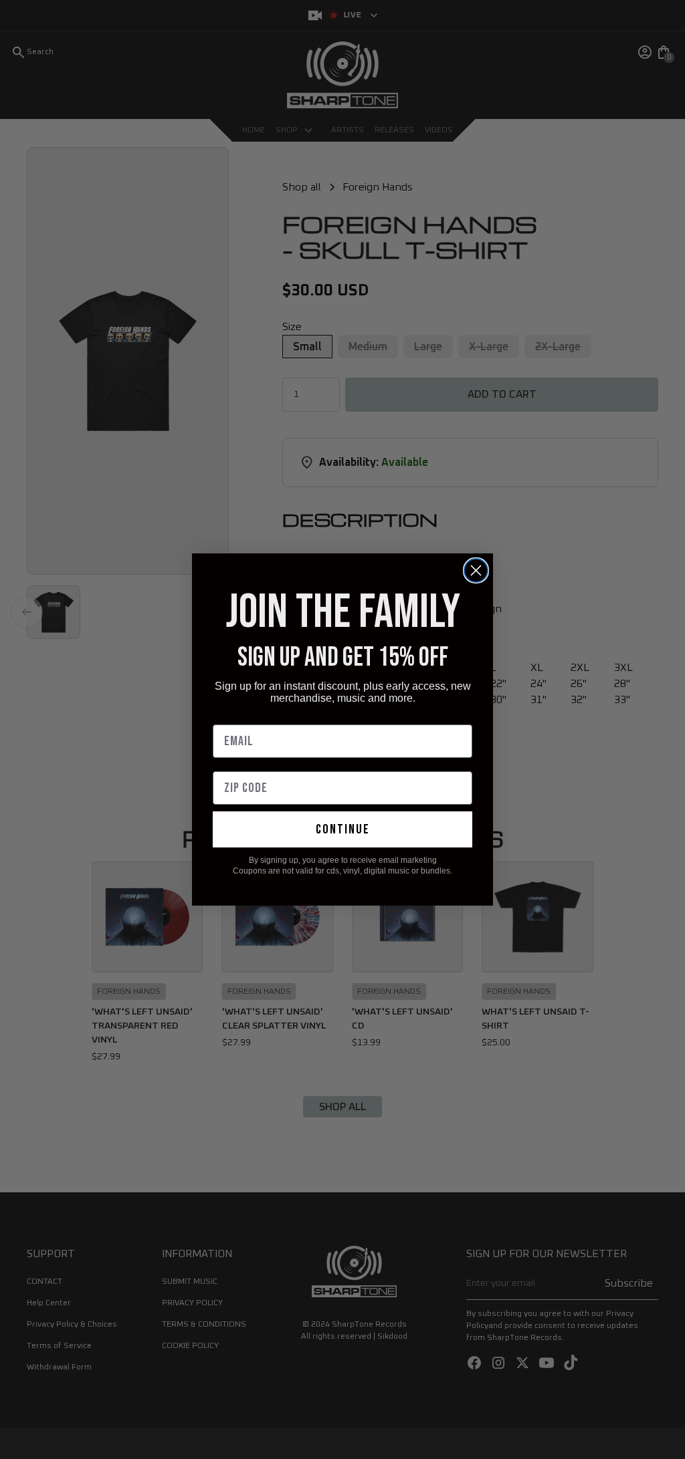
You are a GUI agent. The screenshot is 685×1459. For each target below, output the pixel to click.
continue (343, 829)
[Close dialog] (476, 570)
